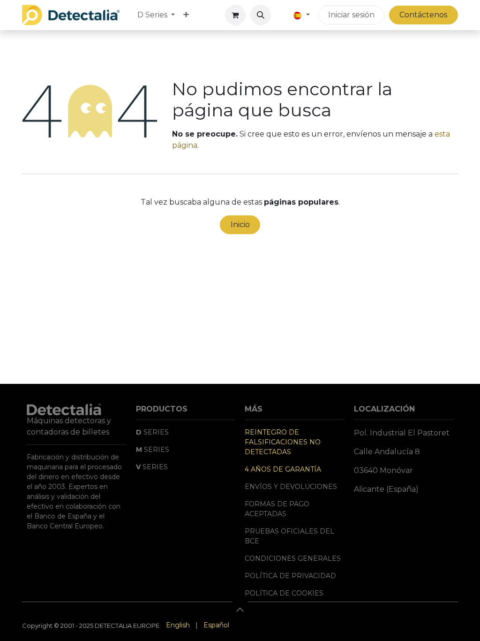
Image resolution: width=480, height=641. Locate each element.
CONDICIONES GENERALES (293, 558)
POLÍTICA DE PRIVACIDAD (290, 576)
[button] (260, 15)
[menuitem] (156, 15)
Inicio (240, 224)
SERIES (152, 432)
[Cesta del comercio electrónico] (235, 15)
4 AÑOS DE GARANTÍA (283, 469)
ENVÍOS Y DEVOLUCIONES (291, 486)
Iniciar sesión (351, 14)
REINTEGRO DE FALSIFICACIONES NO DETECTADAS (283, 442)
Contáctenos (423, 14)
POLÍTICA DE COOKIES (284, 593)
